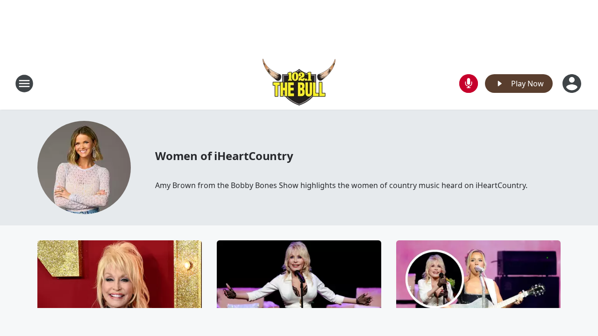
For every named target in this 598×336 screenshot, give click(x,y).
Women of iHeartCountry (224, 155)
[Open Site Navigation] (24, 83)
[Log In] (572, 83)
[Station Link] (299, 83)
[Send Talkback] (468, 83)
